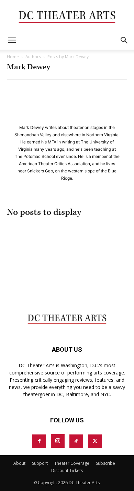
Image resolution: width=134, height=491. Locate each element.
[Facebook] (39, 441)
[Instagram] (58, 441)
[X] (95, 441)
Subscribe (105, 463)
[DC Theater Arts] (67, 15)
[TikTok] (76, 441)
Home (13, 57)
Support (40, 463)
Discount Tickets (67, 470)
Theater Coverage (71, 463)
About (19, 463)
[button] (12, 40)
